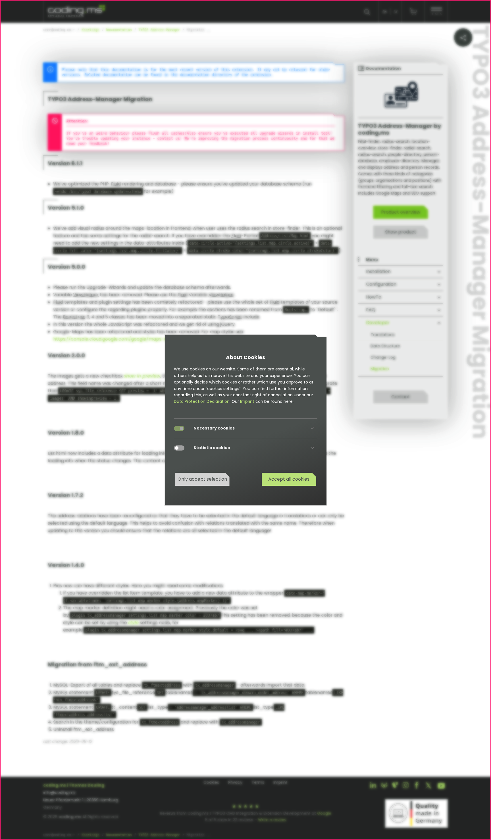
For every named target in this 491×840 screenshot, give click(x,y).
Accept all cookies (288, 479)
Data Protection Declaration (202, 401)
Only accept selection (202, 479)
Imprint (247, 401)
